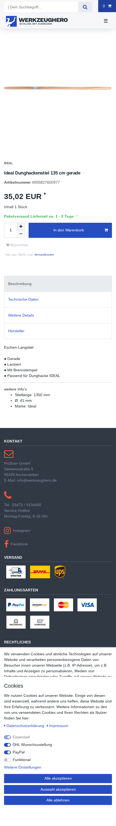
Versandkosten (43, 257)
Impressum (58, 726)
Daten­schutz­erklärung (25, 726)
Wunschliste (18, 248)
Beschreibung (20, 286)
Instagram (21, 533)
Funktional (21, 760)
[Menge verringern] (21, 237)
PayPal (19, 752)
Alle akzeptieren (58, 778)
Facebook (19, 546)
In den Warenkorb (68, 233)
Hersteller (16, 333)
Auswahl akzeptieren (58, 789)
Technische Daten (23, 302)
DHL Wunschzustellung (32, 744)
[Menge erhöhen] (21, 229)
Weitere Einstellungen (22, 767)
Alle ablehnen (58, 800)
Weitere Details (21, 318)
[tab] (58, 286)
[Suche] (85, 7)
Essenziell (21, 737)
